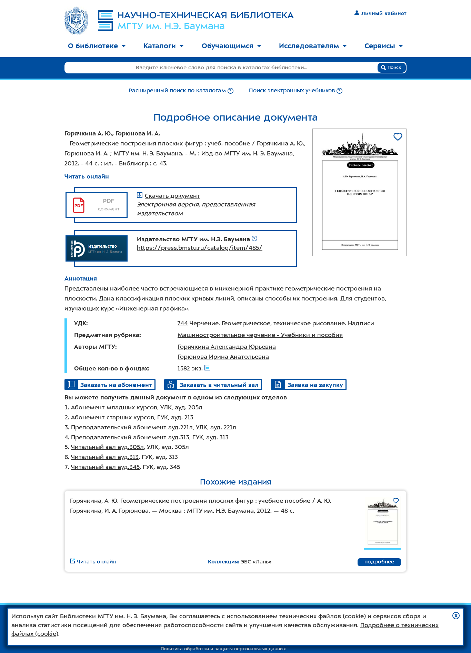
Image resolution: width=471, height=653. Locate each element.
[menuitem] (96, 46)
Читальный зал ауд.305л (107, 447)
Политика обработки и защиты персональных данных (223, 648)
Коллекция (223, 561)
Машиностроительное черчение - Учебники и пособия (260, 335)
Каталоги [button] (159, 46)
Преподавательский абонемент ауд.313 (130, 437)
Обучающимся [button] (227, 46)
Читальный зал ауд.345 (105, 467)
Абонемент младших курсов (114, 407)
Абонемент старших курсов (112, 417)
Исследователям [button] (309, 46)
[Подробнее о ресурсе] (254, 239)
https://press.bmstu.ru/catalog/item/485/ (199, 248)
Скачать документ (172, 196)
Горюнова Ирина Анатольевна (223, 357)
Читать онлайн (86, 176)
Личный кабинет (384, 13)
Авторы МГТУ (94, 347)
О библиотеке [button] (93, 46)
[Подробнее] (230, 90)
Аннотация (80, 278)
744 (183, 323)
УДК (80, 323)
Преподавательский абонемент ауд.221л (132, 427)
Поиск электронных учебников (292, 90)
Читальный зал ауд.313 (105, 457)
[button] (456, 615)
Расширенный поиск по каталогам (177, 90)
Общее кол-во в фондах (111, 368)
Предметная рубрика (106, 335)
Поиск (393, 67)
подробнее (379, 561)
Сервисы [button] (379, 46)
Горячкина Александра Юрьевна (227, 347)
